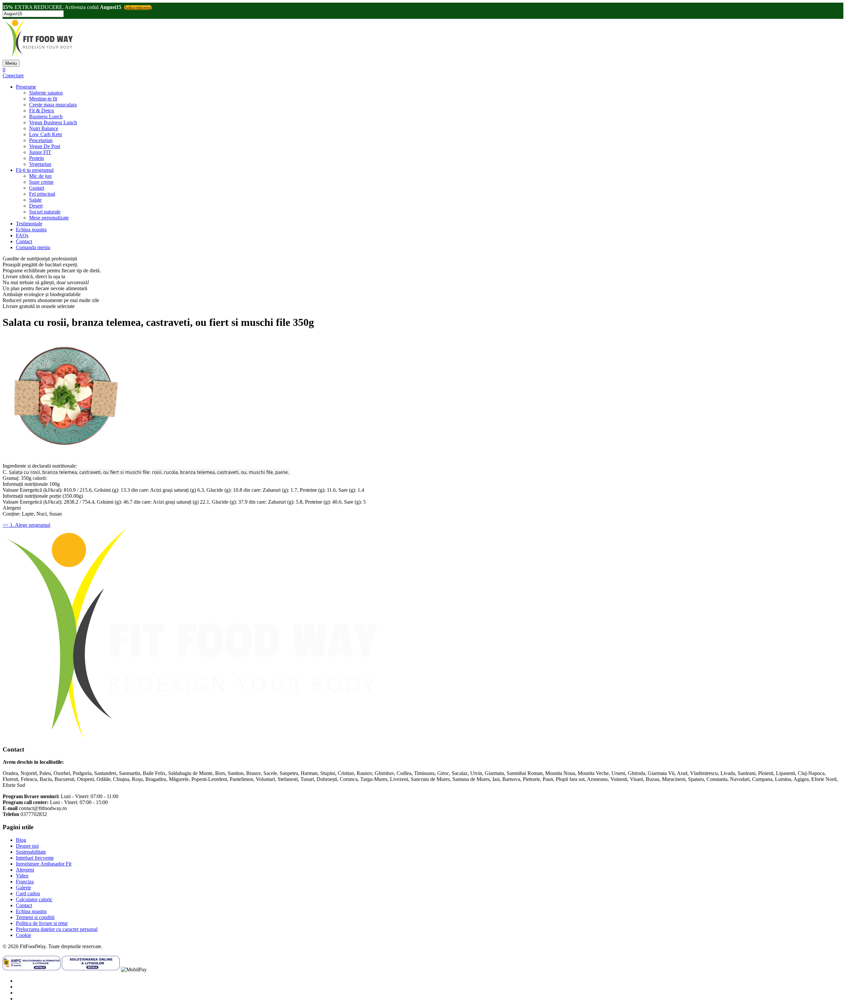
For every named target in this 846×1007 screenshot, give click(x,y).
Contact (24, 241)
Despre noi (27, 846)
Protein (36, 158)
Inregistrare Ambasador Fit (43, 864)
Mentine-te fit (43, 98)
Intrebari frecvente (35, 858)
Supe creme (41, 182)
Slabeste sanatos (46, 93)
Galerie (23, 887)
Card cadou (28, 893)
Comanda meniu (33, 247)
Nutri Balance (43, 128)
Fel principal (42, 194)
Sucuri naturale (44, 211)
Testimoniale (29, 223)
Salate (35, 200)
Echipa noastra (31, 229)
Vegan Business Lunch (53, 122)
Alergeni (25, 869)
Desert (36, 206)
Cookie (23, 935)
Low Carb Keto (45, 134)
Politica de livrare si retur (42, 923)
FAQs (22, 235)
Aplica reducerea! (138, 7)
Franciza (25, 881)
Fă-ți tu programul (35, 170)
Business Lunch (45, 116)
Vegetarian (40, 164)
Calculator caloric (34, 899)
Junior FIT (40, 152)
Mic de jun (40, 176)
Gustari (36, 188)
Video (22, 875)
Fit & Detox (41, 110)
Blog (21, 840)
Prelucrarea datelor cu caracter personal (56, 929)
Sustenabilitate (31, 852)
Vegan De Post (44, 146)
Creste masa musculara (53, 104)
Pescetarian (41, 140)
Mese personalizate (49, 217)
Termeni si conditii (35, 917)
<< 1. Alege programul (26, 525)
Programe (26, 87)
